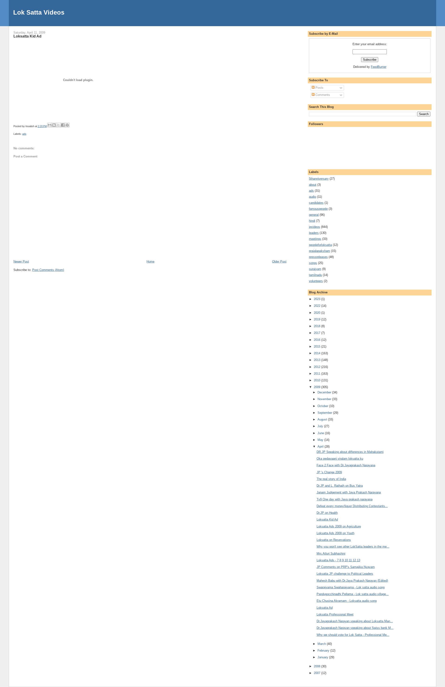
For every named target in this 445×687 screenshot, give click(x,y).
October (323, 406)
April (321, 446)
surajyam (315, 269)
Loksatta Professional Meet (335, 614)
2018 (317, 326)
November (325, 399)
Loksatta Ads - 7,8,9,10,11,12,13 (338, 560)
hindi (312, 221)
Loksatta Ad (325, 607)
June (321, 433)
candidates (316, 202)
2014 (317, 353)
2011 (317, 373)
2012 (317, 367)
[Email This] (49, 125)
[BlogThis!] (54, 125)
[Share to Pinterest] (67, 125)
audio (312, 196)
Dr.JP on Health (327, 512)
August (323, 419)
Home (150, 261)
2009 (317, 387)
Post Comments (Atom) (48, 270)
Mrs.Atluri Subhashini (331, 553)
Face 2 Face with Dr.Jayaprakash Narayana (346, 465)
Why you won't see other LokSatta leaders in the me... (353, 546)
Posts (319, 87)
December (325, 392)
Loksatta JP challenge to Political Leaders (345, 573)
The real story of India (331, 479)
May (321, 440)
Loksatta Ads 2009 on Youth (335, 533)
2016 (317, 340)
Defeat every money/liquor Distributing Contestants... (352, 506)
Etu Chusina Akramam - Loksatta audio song (347, 600)
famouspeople (318, 208)
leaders (314, 233)
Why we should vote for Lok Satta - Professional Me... (353, 635)
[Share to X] (58, 125)
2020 (317, 312)
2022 (317, 305)
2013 (317, 360)
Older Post (279, 261)
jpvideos (314, 227)
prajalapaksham (319, 251)
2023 (317, 299)
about (312, 184)
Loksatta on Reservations (334, 540)
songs (313, 263)
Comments (322, 95)
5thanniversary (319, 178)
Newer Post (21, 261)
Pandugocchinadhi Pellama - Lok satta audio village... (353, 594)
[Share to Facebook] (62, 125)
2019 (317, 319)
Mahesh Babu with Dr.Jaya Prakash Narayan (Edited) (352, 580)
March (322, 644)
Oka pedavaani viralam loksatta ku (340, 458)
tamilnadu (315, 275)
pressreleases (318, 257)
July (321, 426)
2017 (317, 333)
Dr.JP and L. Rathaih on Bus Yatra (340, 485)
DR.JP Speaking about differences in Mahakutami (350, 452)
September (325, 412)
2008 (317, 666)
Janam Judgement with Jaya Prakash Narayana (349, 492)
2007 (317, 673)
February (324, 650)
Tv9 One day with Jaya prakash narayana (344, 499)
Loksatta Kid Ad (27, 36)
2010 (317, 380)
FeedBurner (378, 67)
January (323, 657)
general (314, 214)
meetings (315, 239)
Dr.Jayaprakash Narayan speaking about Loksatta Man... (355, 621)
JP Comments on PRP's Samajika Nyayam (346, 567)
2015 (317, 346)
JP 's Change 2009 (329, 472)
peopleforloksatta (320, 245)
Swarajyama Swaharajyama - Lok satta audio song (351, 587)
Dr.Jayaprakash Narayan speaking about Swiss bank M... (355, 628)
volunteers (316, 281)
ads (24, 133)
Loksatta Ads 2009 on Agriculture (339, 526)
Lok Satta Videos (38, 12)
